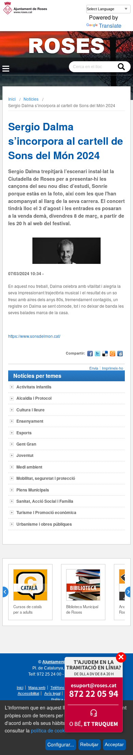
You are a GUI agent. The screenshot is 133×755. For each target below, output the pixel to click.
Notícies (31, 99)
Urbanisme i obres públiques (44, 524)
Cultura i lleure (30, 410)
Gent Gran (26, 444)
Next (124, 592)
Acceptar (114, 744)
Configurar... (60, 744)
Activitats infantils (33, 387)
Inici (12, 99)
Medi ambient (29, 467)
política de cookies (51, 730)
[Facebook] (90, 354)
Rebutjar (89, 744)
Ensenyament (29, 421)
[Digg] (120, 354)
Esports (24, 433)
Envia (93, 368)
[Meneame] (112, 354)
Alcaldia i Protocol (33, 398)
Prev (8, 592)
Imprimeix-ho (112, 368)
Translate (110, 25)
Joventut (24, 455)
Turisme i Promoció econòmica (46, 512)
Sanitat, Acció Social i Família (44, 501)
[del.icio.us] (105, 354)
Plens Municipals (32, 490)
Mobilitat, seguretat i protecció (45, 478)
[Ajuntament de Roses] (66, 47)
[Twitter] (97, 354)
